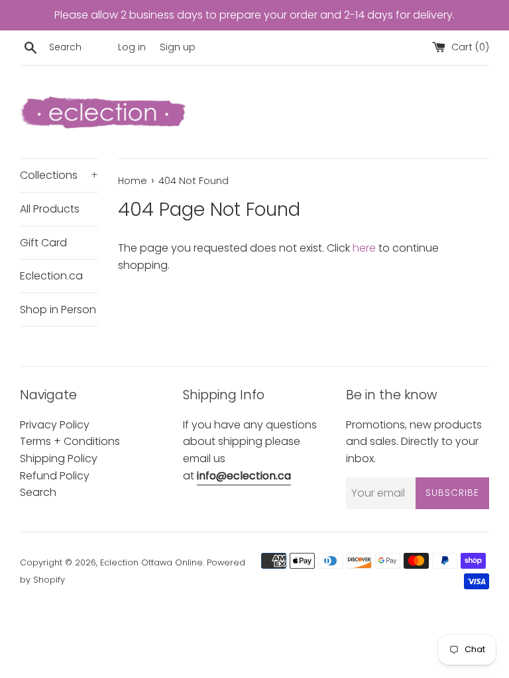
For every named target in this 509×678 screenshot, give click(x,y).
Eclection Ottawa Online (151, 562)
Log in (132, 47)
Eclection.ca (51, 275)
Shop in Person (58, 309)
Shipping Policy (58, 458)
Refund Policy (54, 475)
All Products (50, 209)
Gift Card (43, 242)
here (364, 248)
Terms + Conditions (70, 441)
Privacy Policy (54, 424)
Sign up (178, 47)
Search (38, 492)
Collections (59, 175)
